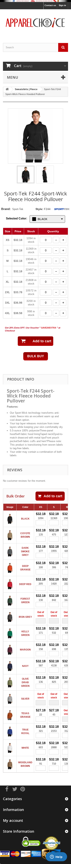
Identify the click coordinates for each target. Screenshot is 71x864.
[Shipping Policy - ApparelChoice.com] (35, 1)
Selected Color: (16, 218)
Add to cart (53, 496)
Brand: (6, 209)
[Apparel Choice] (35, 22)
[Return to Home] (7, 89)
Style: (39, 209)
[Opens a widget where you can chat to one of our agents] (56, 857)
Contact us (50, 5)
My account (13, 820)
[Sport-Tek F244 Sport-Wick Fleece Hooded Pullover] (25, 174)
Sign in (62, 5)
